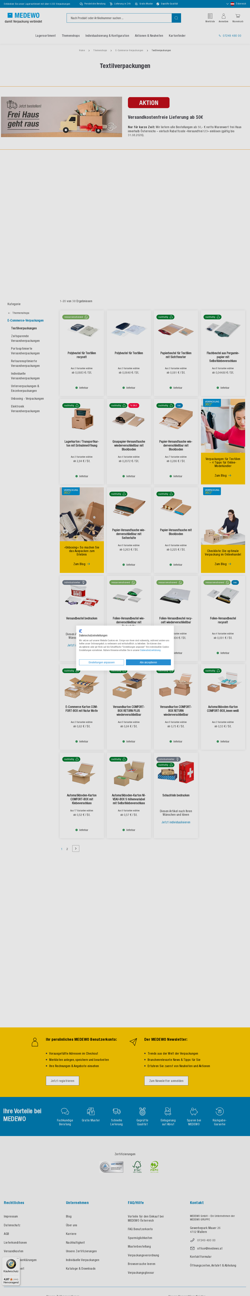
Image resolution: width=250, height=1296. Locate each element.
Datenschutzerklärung (150, 650)
